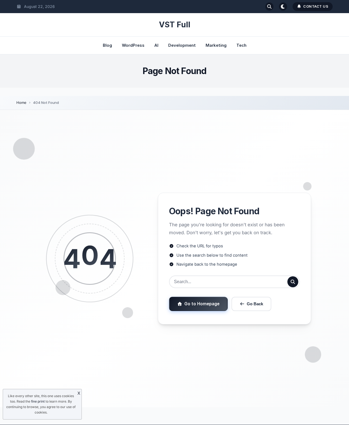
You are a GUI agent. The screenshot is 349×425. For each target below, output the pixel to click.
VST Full (174, 24)
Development (182, 45)
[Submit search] (292, 281)
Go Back (255, 303)
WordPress (133, 45)
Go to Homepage (201, 303)
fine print (38, 401)
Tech (241, 45)
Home (21, 102)
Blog (107, 45)
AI (156, 45)
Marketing (216, 45)
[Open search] (269, 6)
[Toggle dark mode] (283, 6)
